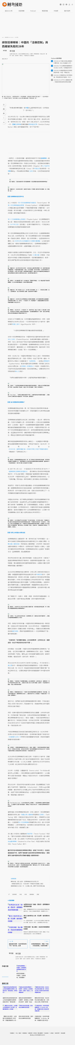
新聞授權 (24, 1033)
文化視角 (16, 37)
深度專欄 (21, 11)
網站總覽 (63, 1033)
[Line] (4, 113)
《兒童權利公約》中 (14, 737)
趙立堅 (10, 665)
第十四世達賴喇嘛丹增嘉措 (27, 203)
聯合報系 (46, 1033)
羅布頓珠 (15, 631)
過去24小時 (8, 11)
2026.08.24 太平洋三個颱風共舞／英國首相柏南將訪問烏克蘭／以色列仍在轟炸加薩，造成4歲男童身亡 (63, 81)
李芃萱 (12, 51)
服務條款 (30, 1033)
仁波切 (31, 171)
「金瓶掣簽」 (32, 361)
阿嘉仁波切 (16, 324)
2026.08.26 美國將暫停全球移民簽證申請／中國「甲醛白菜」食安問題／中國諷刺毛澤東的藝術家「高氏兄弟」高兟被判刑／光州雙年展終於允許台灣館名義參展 (63, 71)
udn (3, 37)
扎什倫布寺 (46, 166)
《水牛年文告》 (14, 224)
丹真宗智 (30, 834)
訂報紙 (51, 1033)
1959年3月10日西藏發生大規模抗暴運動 (27, 241)
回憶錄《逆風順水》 (28, 366)
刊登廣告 (12, 1033)
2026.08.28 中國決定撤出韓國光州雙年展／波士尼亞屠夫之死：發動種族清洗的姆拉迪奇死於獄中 (63, 62)
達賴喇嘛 (32, 894)
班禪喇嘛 (18, 124)
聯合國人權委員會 (14, 544)
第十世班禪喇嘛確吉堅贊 (16, 205)
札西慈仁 (42, 814)
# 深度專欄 (11, 900)
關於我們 (67, 11)
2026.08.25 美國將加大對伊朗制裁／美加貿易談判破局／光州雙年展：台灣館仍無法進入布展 (63, 76)
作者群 (56, 11)
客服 (20, 1033)
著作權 (35, 1033)
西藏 (38, 894)
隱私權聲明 (40, 1033)
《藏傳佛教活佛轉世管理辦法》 (18, 471)
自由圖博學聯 (12, 841)
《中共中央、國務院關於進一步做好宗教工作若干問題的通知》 (28, 449)
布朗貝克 (39, 574)
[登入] (69, 4)
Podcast (33, 11)
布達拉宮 (37, 168)
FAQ (17, 1033)
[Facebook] (4, 109)
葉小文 (17, 371)
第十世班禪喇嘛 (23, 822)
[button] (60, 4)
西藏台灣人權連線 (27, 814)
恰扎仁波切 (11, 339)
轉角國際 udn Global (9, 37)
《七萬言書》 (36, 255)
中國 (20, 894)
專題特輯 (45, 11)
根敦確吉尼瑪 (32, 124)
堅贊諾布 (47, 361)
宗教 (25, 894)
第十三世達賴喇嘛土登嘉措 (16, 219)
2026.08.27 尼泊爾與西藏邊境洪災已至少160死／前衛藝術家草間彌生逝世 (63, 67)
